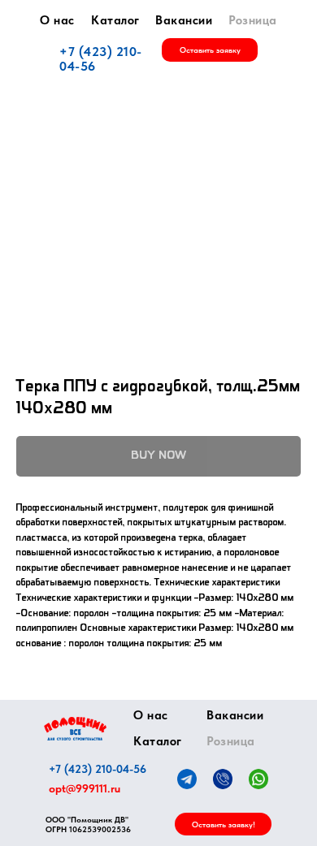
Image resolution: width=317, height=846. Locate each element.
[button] (210, 50)
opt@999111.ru (84, 788)
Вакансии (183, 20)
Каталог (115, 20)
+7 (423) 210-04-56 (100, 59)
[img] (75, 728)
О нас (57, 20)
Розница (252, 20)
